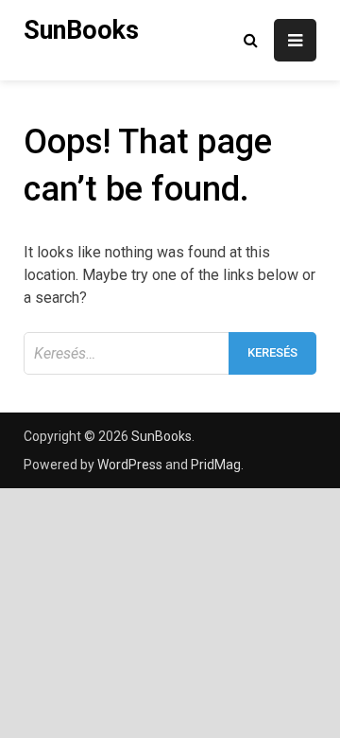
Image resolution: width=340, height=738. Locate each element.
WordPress (129, 464)
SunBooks (81, 30)
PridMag (216, 464)
